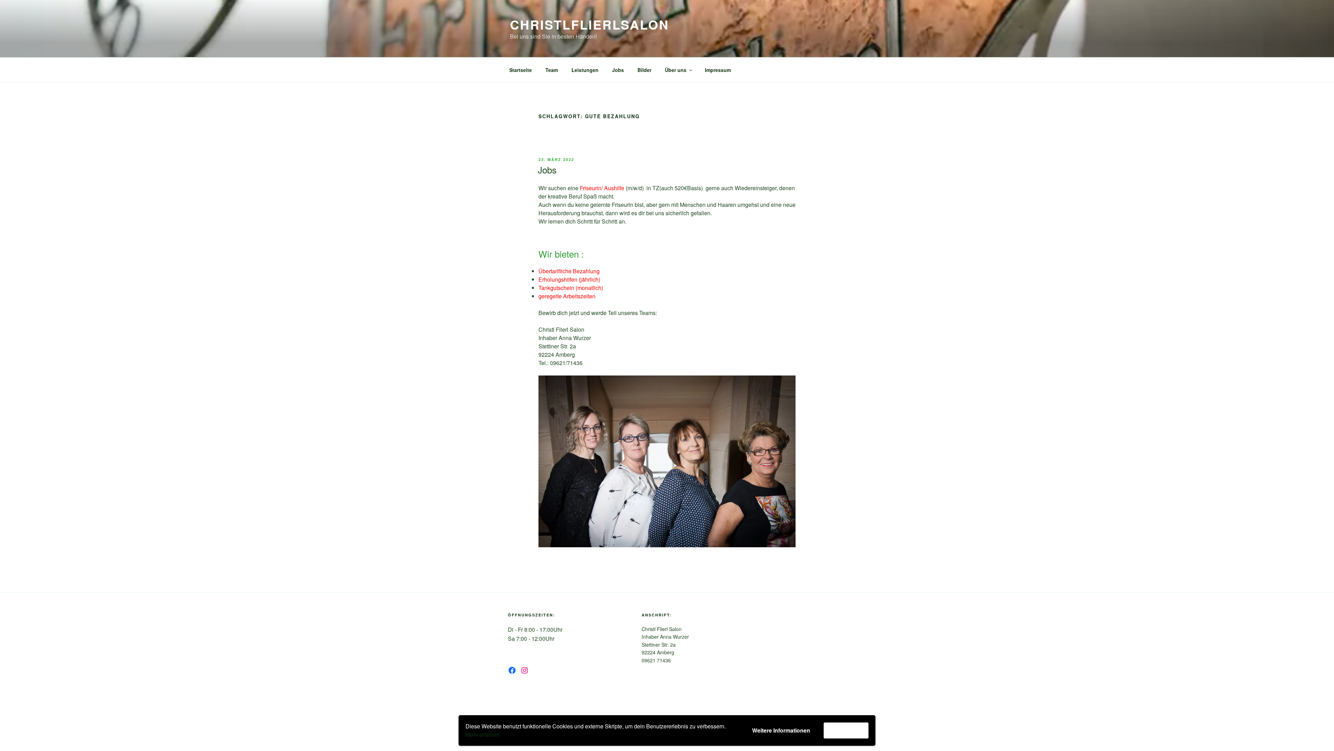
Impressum (718, 69)
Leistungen (585, 69)
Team (551, 69)
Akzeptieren (846, 730)
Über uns (675, 69)
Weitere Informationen (781, 730)
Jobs (618, 69)
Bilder (644, 69)
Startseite (520, 69)
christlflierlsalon (589, 24)
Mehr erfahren (483, 734)
